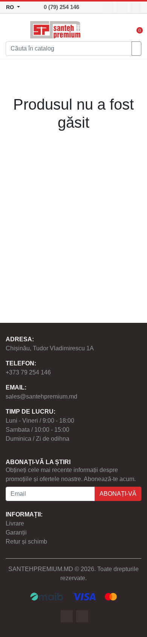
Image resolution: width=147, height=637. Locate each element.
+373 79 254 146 (28, 372)
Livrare (15, 523)
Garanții (16, 532)
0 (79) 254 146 (61, 7)
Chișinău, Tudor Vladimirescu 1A (50, 348)
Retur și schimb (26, 541)
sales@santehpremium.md (41, 396)
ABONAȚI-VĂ (118, 493)
